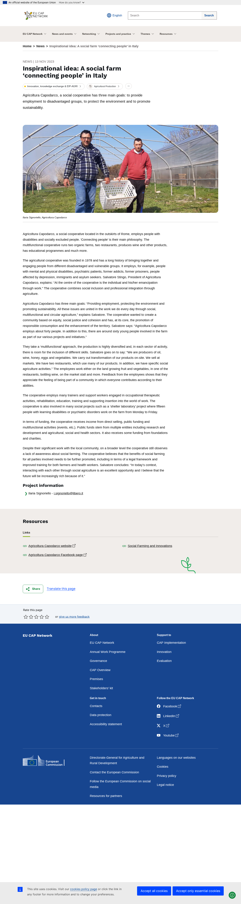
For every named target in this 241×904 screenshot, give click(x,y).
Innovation (164, 652)
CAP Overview (100, 670)
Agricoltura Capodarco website (52, 546)
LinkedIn (171, 716)
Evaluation (164, 661)
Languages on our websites (176, 757)
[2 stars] (28, 616)
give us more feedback (74, 616)
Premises (96, 679)
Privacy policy (166, 776)
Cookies (162, 766)
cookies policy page (83, 889)
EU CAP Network (33, 33)
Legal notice (165, 785)
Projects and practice (118, 33)
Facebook (172, 706)
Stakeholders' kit (101, 688)
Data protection (100, 715)
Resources (166, 33)
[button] (54, 86)
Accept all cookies (154, 891)
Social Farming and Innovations (150, 546)
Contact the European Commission (114, 772)
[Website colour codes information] (232, 895)
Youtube (171, 735)
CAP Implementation (171, 642)
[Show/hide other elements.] (128, 86)
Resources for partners (106, 796)
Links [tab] (26, 532)
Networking (89, 33)
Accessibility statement (106, 724)
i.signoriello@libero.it (68, 493)
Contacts (96, 706)
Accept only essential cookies (198, 891)
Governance (98, 661)
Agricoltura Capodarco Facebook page (57, 555)
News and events (62, 33)
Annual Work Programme (107, 652)
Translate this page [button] (61, 589)
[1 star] (25, 616)
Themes (145, 33)
